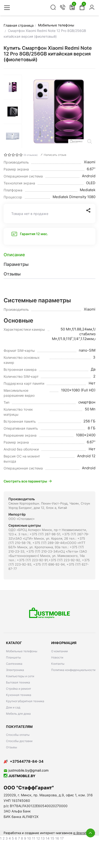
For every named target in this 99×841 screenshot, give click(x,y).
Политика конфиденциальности (73, 670)
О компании (59, 651)
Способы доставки (19, 741)
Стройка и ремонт (18, 688)
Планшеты (13, 657)
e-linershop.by (84, 833)
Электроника (15, 670)
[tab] (49, 255)
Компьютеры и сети (20, 676)
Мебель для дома (18, 713)
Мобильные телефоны (21, 651)
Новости (57, 657)
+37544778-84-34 (26, 761)
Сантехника (14, 663)
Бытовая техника (18, 682)
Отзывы (11, 747)
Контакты (57, 663)
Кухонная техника (18, 695)
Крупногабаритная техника (25, 701)
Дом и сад (13, 707)
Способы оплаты (18, 735)
